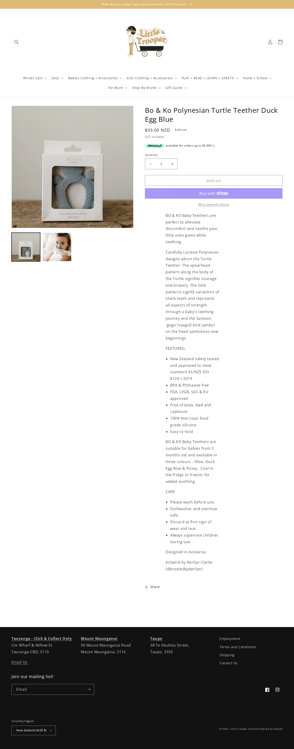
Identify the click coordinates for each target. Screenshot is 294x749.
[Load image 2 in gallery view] (56, 247)
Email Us (19, 662)
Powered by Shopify (270, 728)
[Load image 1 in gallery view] (25, 247)
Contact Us (228, 663)
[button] (16, 42)
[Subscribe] (89, 689)
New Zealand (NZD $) (31, 730)
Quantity (151, 155)
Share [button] (155, 587)
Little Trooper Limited (243, 728)
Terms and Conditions (238, 647)
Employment (230, 638)
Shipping (227, 655)
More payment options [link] (213, 204)
